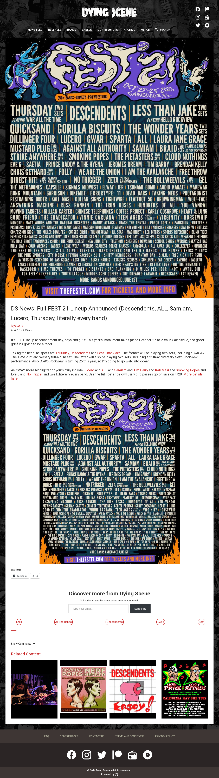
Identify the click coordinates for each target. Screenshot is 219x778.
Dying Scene (109, 12)
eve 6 (160, 622)
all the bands (63, 622)
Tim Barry (140, 370)
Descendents (80, 353)
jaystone (17, 326)
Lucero (89, 370)
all (19, 622)
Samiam (120, 370)
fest (201, 622)
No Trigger (34, 374)
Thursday (62, 353)
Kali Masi (162, 370)
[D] (116, 774)
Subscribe (140, 608)
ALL (104, 370)
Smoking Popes (188, 370)
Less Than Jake (109, 353)
